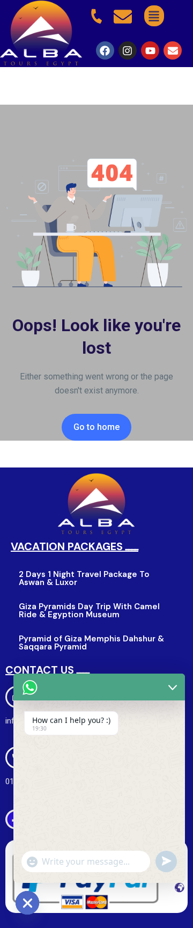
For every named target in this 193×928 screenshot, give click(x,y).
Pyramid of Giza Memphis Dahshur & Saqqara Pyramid (91, 642)
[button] (154, 15)
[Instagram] (127, 50)
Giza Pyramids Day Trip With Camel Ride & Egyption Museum (89, 610)
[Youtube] (150, 50)
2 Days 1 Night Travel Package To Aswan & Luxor (84, 578)
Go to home (96, 427)
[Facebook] (105, 50)
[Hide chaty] (27, 903)
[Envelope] (173, 50)
